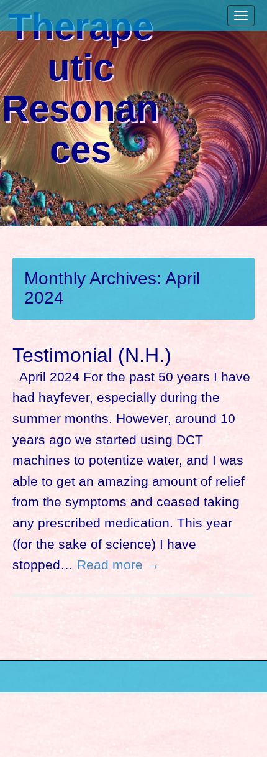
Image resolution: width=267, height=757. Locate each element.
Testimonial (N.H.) (91, 355)
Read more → (118, 564)
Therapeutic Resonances (80, 88)
